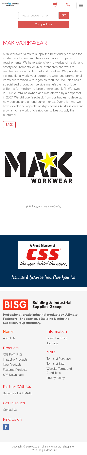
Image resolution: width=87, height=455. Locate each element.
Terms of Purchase (59, 358)
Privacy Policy (56, 377)
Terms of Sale (55, 363)
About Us (9, 338)
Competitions (43, 24)
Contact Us (10, 409)
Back (9, 124)
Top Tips (52, 343)
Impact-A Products (15, 359)
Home (8, 331)
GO (64, 15)
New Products (12, 364)
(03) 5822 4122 (69, 5)
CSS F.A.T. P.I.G (12, 354)
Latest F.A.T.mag (57, 338)
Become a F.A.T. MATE (17, 393)
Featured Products (15, 369)
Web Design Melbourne (44, 450)
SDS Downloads (13, 374)
